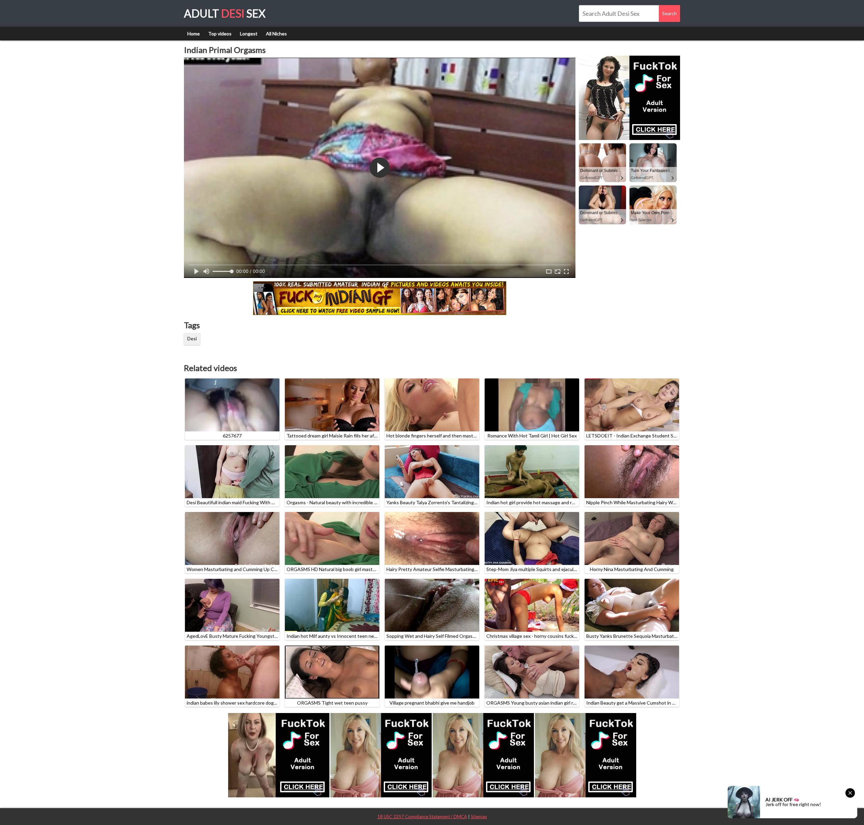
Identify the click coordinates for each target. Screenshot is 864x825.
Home (193, 33)
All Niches (276, 33)
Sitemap (479, 816)
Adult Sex (225, 13)
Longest (249, 33)
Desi (192, 338)
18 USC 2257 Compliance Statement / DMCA (422, 816)
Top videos (220, 33)
